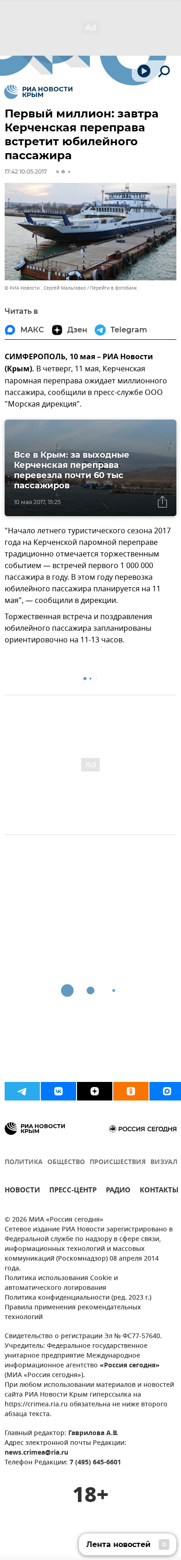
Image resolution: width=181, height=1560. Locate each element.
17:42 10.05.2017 (26, 171)
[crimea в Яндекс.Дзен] (94, 1091)
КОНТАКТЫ (159, 1191)
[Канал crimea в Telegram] (22, 1091)
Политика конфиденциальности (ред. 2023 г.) (78, 1298)
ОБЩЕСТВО (66, 1162)
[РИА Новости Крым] (38, 92)
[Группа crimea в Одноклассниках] (131, 1091)
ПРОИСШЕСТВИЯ (118, 1162)
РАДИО (118, 1191)
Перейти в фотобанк (113, 288)
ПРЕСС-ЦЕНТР (73, 1191)
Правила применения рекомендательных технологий (73, 1312)
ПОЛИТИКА (24, 1162)
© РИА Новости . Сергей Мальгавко (45, 288)
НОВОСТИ (22, 1191)
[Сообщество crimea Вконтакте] (58, 1091)
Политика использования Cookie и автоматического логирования (61, 1283)
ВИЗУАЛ (163, 1162)
